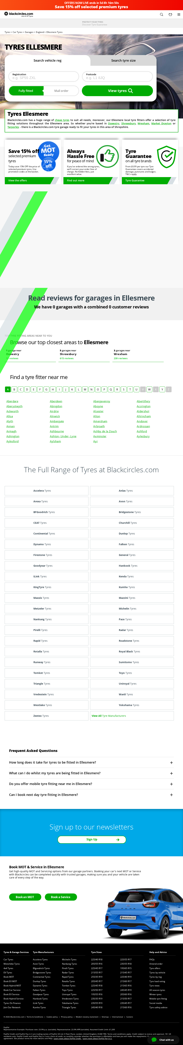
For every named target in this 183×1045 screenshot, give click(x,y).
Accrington (143, 406)
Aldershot (143, 411)
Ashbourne (57, 431)
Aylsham (55, 441)
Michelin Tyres (69, 959)
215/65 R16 (126, 985)
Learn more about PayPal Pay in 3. (97, 1038)
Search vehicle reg (47, 60)
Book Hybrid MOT (12, 985)
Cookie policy (52, 1017)
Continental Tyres (41, 976)
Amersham (100, 421)
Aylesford (12, 441)
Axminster (100, 436)
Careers (129, 1017)
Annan (10, 426)
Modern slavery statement (87, 1017)
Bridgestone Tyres (42, 972)
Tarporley (13, 127)
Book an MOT (25, 897)
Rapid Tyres (68, 976)
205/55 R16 (96, 963)
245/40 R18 (96, 1007)
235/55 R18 (126, 963)
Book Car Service (12, 990)
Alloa (9, 416)
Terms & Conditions (35, 1017)
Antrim (54, 426)
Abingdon (56, 406)
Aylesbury (143, 436)
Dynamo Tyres (40, 985)
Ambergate (57, 421)
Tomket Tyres (68, 985)
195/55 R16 (96, 994)
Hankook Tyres (40, 998)
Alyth (9, 421)
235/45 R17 (126, 1003)
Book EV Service (11, 994)
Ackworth (12, 411)
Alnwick (55, 416)
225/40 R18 (96, 959)
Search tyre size (123, 60)
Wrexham (143, 123)
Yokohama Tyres (70, 1003)
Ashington (12, 436)
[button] (161, 14)
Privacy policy (67, 1017)
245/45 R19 (126, 990)
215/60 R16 (126, 1007)
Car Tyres (8, 959)
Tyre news (154, 985)
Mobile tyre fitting (158, 998)
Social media (155, 1003)
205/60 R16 (126, 994)
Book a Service (60, 897)
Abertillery (143, 401)
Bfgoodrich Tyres (41, 968)
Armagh (11, 431)
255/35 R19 (96, 976)
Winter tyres (155, 994)
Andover (142, 421)
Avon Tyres (38, 963)
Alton (96, 416)
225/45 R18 (96, 985)
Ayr (95, 441)
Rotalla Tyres (68, 981)
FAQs (152, 959)
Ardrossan (143, 426)
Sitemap (105, 1017)
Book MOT (9, 976)
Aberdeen (56, 401)
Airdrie (54, 411)
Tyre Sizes (96, 952)
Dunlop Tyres (39, 981)
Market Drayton (161, 123)
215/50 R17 (126, 998)
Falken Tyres (39, 990)
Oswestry (113, 123)
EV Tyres (8, 972)
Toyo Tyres (67, 990)
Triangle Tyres (69, 1007)
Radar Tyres (68, 972)
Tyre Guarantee (134, 180)
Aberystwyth (14, 406)
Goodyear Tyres (41, 994)
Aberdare (12, 401)
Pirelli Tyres (68, 968)
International (117, 1017)
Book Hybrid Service (14, 998)
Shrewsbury (128, 123)
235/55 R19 (96, 1003)
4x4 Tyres (8, 968)
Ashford (142, 431)
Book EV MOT (10, 981)
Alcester (98, 411)
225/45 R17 (96, 968)
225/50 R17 (96, 990)
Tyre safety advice (158, 1007)
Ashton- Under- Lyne (63, 436)
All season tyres (157, 990)
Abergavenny (101, 401)
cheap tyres (62, 120)
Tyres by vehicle (157, 972)
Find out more (75, 180)
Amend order (156, 963)
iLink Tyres (38, 1003)
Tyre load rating (157, 981)
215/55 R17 (96, 972)
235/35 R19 (96, 998)
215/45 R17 (126, 972)
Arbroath (99, 426)
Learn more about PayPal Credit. (67, 1038)
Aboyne (98, 406)
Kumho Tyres (39, 1007)
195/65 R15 (126, 968)
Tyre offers (154, 968)
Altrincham (144, 416)
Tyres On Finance (12, 1003)
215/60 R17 (126, 981)
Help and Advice (158, 952)
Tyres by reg (155, 976)
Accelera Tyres (40, 959)
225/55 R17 (126, 959)
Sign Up (91, 839)
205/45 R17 (96, 981)
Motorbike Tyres (12, 963)
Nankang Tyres (69, 963)
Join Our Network (12, 1007)
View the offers (17, 180)
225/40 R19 (126, 976)
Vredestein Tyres (70, 998)
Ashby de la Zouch (105, 431)
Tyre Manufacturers (43, 952)
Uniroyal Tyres (69, 994)
